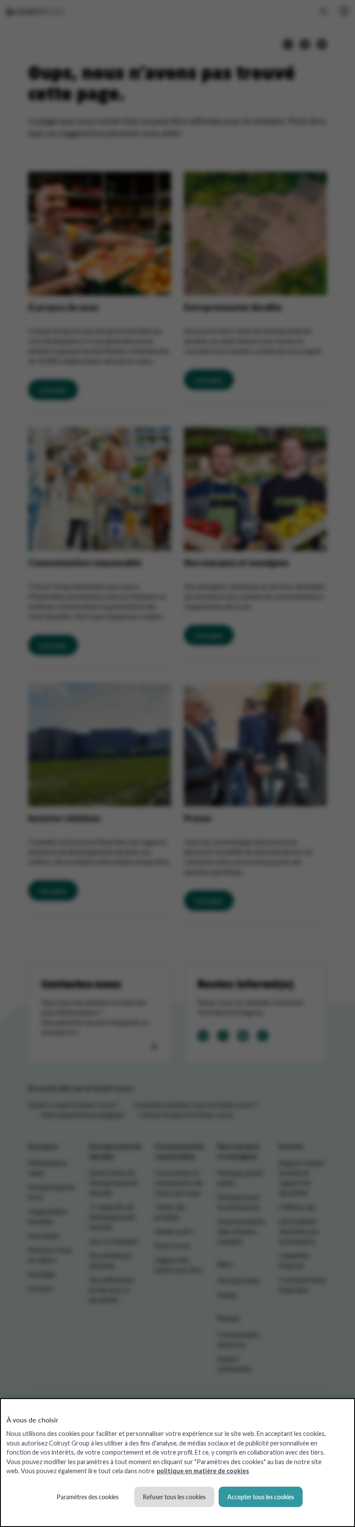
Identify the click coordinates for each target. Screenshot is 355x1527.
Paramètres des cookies (88, 1496)
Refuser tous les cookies (174, 1496)
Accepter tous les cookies (260, 1496)
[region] (177, 1462)
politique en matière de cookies (203, 1471)
